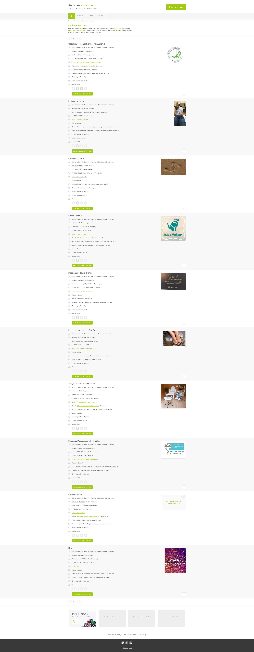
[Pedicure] (71, 16)
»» (81, 39)
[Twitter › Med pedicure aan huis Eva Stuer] (73, 371)
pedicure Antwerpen (118, 28)
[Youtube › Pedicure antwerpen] (85, 145)
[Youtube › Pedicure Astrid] (85, 535)
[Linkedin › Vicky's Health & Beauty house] (81, 428)
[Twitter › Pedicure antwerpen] (73, 145)
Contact (100, 16)
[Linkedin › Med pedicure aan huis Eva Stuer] (81, 371)
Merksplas (82, 502)
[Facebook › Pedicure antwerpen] (77, 145)
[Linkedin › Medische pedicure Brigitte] (81, 317)
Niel (80, 391)
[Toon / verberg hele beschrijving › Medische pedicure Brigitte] (102, 299)
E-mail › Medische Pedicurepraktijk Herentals (85, 459)
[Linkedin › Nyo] (81, 588)
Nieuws (80, 16)
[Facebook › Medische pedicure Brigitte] (77, 317)
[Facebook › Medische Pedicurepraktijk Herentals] (77, 481)
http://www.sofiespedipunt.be (85, 238)
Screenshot (100, 66)
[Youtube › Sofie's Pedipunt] (85, 260)
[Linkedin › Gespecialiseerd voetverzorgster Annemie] (81, 88)
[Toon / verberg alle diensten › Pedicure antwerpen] (102, 131)
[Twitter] (122, 642)
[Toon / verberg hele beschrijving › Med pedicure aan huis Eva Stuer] (102, 356)
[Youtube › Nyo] (85, 588)
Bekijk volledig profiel (82, 94)
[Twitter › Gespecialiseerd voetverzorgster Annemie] (73, 88)
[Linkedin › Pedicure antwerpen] (81, 145)
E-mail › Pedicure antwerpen (80, 119)
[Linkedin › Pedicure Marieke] (81, 203)
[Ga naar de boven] (184, 93)
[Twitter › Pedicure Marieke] (73, 203)
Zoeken (90, 16)
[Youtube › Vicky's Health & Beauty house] (85, 428)
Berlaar (81, 51)
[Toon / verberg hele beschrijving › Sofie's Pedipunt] (102, 242)
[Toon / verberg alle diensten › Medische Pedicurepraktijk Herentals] (102, 470)
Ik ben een (176, 7)
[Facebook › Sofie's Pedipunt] (77, 260)
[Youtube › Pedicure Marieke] (85, 203)
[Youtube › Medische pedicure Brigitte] (85, 317)
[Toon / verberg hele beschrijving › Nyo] (102, 574)
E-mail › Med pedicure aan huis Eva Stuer (84, 348)
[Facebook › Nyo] (77, 588)
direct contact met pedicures (76, 30)
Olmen (81, 165)
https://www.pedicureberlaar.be (86, 66)
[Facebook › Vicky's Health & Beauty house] (77, 428)
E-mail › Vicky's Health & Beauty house (83, 402)
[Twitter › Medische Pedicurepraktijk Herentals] (73, 481)
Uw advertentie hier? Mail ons (112, 618)
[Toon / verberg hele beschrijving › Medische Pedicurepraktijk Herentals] (102, 467)
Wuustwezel (82, 337)
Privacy (130, 648)
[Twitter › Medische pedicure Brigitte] (73, 317)
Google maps (89, 51)
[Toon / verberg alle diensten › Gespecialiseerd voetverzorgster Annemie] (102, 73)
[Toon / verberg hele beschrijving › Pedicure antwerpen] (102, 127)
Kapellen (81, 555)
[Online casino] (84, 619)
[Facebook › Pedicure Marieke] (77, 203)
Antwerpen (75, 51)
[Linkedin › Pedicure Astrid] (81, 535)
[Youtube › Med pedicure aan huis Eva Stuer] (85, 371)
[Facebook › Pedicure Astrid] (77, 535)
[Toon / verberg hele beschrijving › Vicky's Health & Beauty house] (102, 409)
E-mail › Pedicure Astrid (78, 513)
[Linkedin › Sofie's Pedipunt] (81, 260)
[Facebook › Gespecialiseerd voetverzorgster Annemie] (77, 88)
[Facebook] (126, 642)
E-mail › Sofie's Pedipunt (79, 234)
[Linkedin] (130, 642)
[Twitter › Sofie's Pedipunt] (73, 260)
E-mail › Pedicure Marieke (79, 177)
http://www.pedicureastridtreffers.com (88, 516)
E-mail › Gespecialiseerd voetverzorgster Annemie (86, 62)
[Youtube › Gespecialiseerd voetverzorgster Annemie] (85, 88)
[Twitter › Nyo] (73, 588)
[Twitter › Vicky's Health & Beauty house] (73, 428)
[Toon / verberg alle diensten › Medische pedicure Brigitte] (102, 302)
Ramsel (81, 280)
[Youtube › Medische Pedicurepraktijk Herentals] (85, 481)
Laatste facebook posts (79, 81)
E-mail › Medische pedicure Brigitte (82, 291)
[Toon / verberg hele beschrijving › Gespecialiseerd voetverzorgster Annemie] (102, 70)
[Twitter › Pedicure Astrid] (73, 535)
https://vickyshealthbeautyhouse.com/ (88, 406)
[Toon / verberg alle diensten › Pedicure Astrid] (102, 524)
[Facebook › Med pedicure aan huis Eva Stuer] (77, 371)
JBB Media (125, 648)
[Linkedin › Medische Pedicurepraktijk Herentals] (81, 481)
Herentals (82, 448)
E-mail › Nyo (75, 566)
